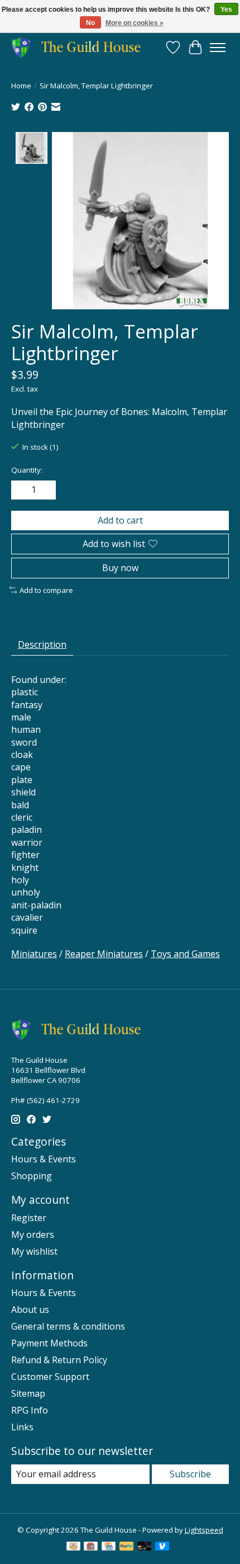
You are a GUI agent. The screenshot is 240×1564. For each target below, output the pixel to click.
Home (21, 86)
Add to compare (46, 590)
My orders (32, 1234)
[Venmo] (162, 1547)
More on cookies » (134, 23)
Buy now (120, 568)
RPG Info (29, 1410)
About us (30, 1309)
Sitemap (28, 1393)
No (90, 23)
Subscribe (190, 1474)
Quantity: (26, 470)
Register (28, 1218)
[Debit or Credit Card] (144, 1547)
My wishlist (34, 1251)
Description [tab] (42, 644)
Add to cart (120, 520)
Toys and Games (185, 954)
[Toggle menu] (218, 47)
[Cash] (73, 1547)
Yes (226, 9)
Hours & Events (43, 1159)
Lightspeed (204, 1530)
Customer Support (50, 1376)
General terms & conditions (68, 1326)
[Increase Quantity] (45, 490)
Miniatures (34, 954)
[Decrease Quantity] (22, 490)
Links (22, 1427)
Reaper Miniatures (104, 954)
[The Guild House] (79, 47)
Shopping (31, 1176)
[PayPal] (126, 1547)
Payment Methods (49, 1343)
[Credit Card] (109, 1547)
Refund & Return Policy (59, 1360)
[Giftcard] (91, 1547)
